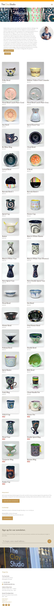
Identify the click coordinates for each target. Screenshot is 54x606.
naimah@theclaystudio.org (8, 515)
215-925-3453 (7, 582)
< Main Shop (7, 53)
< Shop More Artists (8, 50)
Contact (4, 600)
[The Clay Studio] (8, 5)
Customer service (7, 518)
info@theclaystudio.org (9, 584)
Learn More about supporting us (11, 500)
